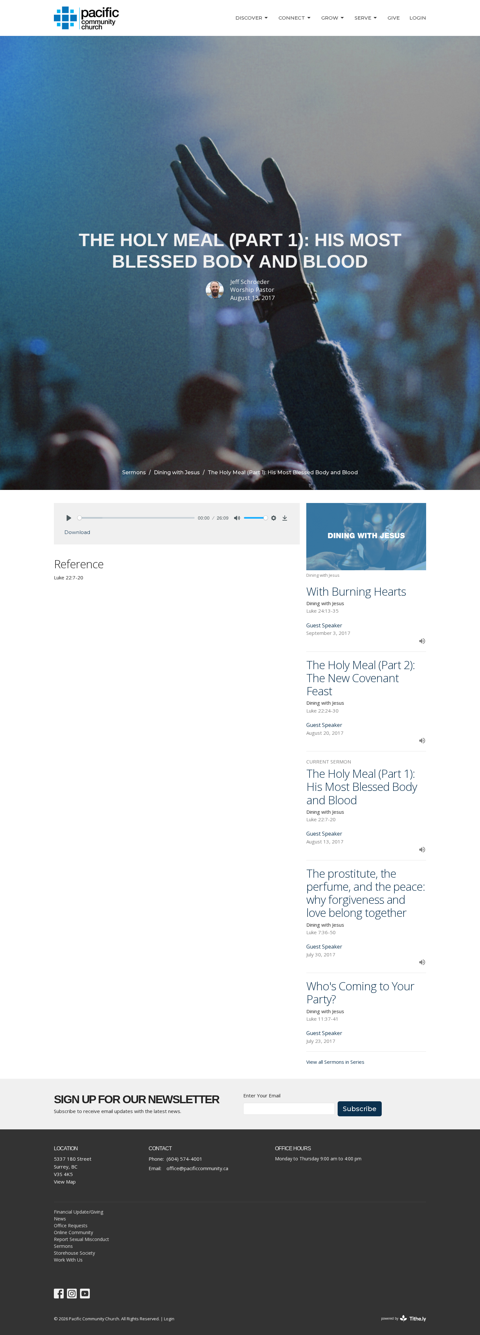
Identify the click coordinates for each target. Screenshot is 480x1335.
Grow (329, 18)
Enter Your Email (261, 1095)
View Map (65, 1181)
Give (394, 18)
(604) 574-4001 (184, 1158)
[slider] (136, 518)
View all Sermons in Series (335, 1062)
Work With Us (68, 1260)
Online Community (73, 1232)
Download (77, 532)
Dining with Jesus (177, 472)
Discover (248, 18)
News (60, 1219)
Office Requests (71, 1225)
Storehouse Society (74, 1253)
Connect (292, 18)
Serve (363, 18)
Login (417, 18)
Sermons (134, 472)
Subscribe (359, 1109)
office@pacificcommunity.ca (197, 1168)
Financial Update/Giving (78, 1212)
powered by (400, 1324)
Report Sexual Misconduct (81, 1239)
